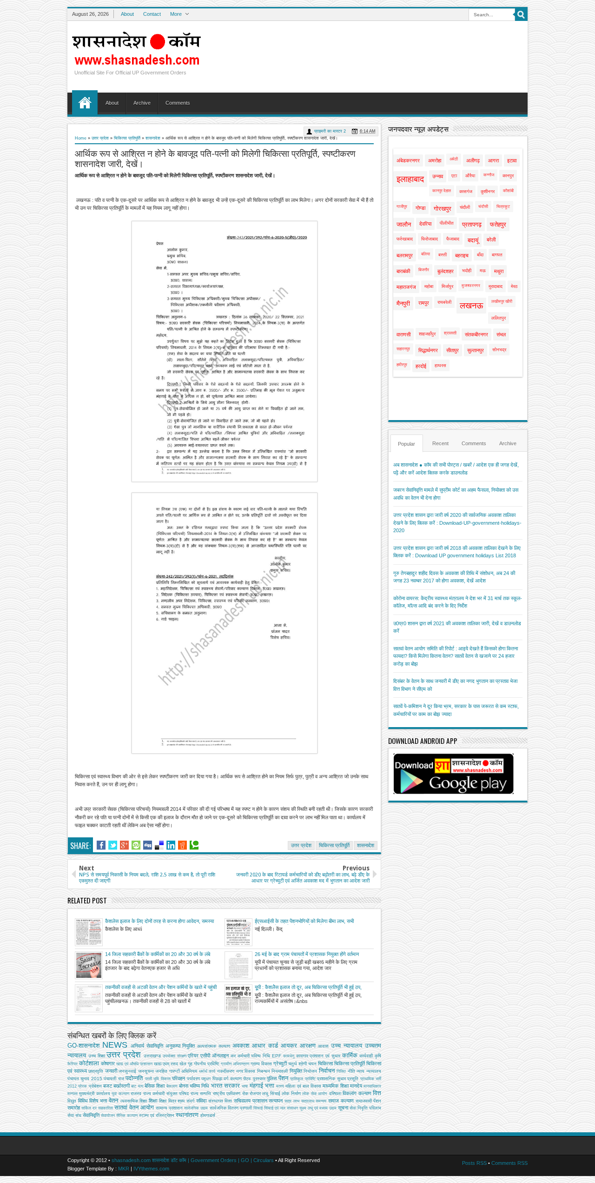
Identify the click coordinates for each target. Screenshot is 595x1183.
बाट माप (137, 1086)
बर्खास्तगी (121, 1086)
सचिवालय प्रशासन (250, 1100)
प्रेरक (82, 1086)
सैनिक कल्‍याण (127, 1115)
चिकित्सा (325, 1063)
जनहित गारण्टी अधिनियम (176, 1071)
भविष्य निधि (199, 1086)
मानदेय (356, 1086)
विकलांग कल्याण (357, 1093)
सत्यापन (276, 1100)
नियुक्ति (296, 1071)
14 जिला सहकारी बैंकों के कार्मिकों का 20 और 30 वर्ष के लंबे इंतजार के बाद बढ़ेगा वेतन (157, 954)
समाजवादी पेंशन (369, 1100)
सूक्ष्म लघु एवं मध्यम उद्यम (318, 1108)
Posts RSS (474, 1163)
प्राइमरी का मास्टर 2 (330, 131)
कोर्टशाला (89, 1063)
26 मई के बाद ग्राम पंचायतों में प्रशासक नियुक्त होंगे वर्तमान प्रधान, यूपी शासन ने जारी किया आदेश (307, 954)
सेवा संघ (74, 1115)
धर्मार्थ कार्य (207, 1071)
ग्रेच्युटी (280, 1063)
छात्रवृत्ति (95, 1071)
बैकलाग (172, 1086)
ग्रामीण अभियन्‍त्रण (235, 1064)
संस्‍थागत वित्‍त (220, 1100)
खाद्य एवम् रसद (166, 1063)
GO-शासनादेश (83, 1045)
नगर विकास (246, 1071)
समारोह (73, 1107)
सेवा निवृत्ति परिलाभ (365, 1107)
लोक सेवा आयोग (314, 1093)
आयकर (289, 1045)
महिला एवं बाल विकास (303, 1086)
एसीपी (205, 1055)
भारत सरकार (225, 1085)
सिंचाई (258, 1108)
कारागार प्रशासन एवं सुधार (318, 1055)
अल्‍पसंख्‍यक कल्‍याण (213, 1046)
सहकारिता (105, 1108)
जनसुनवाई (127, 1071)
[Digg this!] (147, 845)
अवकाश (240, 1045)
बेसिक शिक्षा (155, 1086)
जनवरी (111, 1071)
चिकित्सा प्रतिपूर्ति (127, 138)
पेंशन (283, 1078)
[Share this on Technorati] (194, 845)
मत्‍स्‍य (280, 1086)
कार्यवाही (366, 1055)
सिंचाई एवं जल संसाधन (281, 1108)
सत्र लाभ (291, 1101)
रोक (245, 1093)
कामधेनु (288, 1056)
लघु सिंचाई (271, 1093)
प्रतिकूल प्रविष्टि (302, 1078)
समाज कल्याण (341, 1100)
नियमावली (279, 1071)
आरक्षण (308, 1045)
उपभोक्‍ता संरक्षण (174, 1056)
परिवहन (178, 1078)
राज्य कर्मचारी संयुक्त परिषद (166, 1093)
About (127, 14)
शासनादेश (152, 138)
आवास (323, 1046)
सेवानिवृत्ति (91, 1115)
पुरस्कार (259, 1078)
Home (85, 102)
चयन (312, 1063)
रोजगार (255, 1093)
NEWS (114, 1044)
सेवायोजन (108, 1115)
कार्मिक (349, 1055)
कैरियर (72, 1064)
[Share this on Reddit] (182, 845)
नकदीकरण (225, 1071)
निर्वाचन (327, 1070)
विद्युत (71, 1100)
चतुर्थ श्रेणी (297, 1063)
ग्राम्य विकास (261, 1063)
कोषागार (108, 1063)
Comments (177, 103)
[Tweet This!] (112, 845)
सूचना (343, 1107)
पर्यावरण (193, 1078)
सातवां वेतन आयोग (134, 1107)
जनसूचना (146, 1071)
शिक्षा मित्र (167, 1100)
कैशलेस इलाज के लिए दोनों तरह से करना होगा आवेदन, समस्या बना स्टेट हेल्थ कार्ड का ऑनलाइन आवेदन (159, 921)
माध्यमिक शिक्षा (335, 1086)
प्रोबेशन (95, 1086)
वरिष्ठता (335, 1093)
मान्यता (72, 1093)
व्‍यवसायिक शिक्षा (133, 1100)
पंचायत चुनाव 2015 (84, 1078)
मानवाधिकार (372, 1086)
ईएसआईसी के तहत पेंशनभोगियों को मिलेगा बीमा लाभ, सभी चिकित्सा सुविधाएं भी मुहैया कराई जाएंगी (304, 921)
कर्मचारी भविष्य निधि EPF (259, 1055)
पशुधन (206, 1078)
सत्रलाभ (307, 1101)
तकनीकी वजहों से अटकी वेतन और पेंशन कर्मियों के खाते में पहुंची (161, 987)
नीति (351, 1071)
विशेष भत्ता (98, 1100)
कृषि (378, 1055)
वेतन (113, 1100)
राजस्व (136, 1093)
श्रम (181, 1100)
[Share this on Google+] (124, 845)
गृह (190, 1063)
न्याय (360, 1071)
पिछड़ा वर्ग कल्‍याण (227, 1078)
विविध (83, 1100)
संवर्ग (190, 1100)
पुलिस (272, 1078)
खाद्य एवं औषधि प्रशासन (134, 1064)
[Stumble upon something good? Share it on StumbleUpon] (136, 845)
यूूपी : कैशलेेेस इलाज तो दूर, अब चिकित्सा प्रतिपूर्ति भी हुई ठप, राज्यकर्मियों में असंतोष (308, 987)
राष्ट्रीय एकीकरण (226, 1093)
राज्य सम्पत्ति (201, 1093)
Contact (152, 14)
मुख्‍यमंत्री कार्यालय (94, 1093)
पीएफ (247, 1078)
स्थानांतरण (187, 1114)
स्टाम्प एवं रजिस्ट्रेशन (156, 1115)
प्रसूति (352, 1078)
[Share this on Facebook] (101, 845)
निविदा (341, 1071)
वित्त (377, 1092)
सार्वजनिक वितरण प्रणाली (231, 1107)
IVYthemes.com (151, 1168)
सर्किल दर (89, 1108)
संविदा (201, 1100)
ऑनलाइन (220, 1055)
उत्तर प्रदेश (100, 138)
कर (233, 1055)
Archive (142, 103)
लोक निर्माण (291, 1093)
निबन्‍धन (263, 1071)
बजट (107, 1086)
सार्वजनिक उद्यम (196, 1108)
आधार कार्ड (265, 1045)
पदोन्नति (134, 1078)
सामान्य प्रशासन (169, 1107)
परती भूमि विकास (158, 1078)
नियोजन (310, 1071)
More (176, 14)
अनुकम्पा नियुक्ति (180, 1046)
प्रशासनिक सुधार (331, 1078)
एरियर (193, 1055)
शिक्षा (153, 1100)
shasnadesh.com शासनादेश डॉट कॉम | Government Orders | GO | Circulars (193, 1160)
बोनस (183, 1086)
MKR (123, 1168)
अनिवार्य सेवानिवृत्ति (147, 1046)
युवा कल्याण (120, 1093)
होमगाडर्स (207, 1115)
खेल (182, 1063)
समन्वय (321, 1101)
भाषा (245, 1086)
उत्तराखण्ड (152, 1055)
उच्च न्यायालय (346, 1045)
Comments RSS (509, 1163)
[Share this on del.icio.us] (159, 845)
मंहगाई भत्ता (262, 1085)
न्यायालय (373, 1071)
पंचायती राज (114, 1078)
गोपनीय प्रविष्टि (206, 1063)
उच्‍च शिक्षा (96, 1055)
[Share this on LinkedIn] (170, 845)
